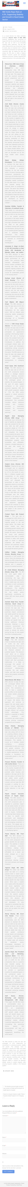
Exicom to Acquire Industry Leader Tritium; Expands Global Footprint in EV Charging (14, 1095)
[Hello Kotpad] (10, 4)
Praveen (10, 27)
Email (4, 1145)
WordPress (19, 1185)
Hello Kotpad (11, 1183)
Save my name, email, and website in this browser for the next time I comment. (12, 1167)
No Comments (13, 31)
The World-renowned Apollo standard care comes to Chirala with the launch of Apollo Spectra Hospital (13, 1088)
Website (4, 1153)
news (12, 1071)
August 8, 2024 (10, 29)
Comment (5, 1115)
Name (4, 1137)
